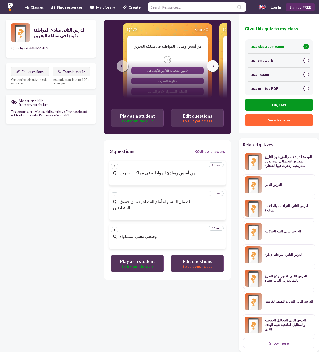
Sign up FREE (300, 7)
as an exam (260, 75)
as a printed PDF (264, 89)
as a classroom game (267, 47)
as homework (262, 61)
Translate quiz (74, 72)
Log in (276, 7)
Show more (279, 343)
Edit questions (32, 72)
